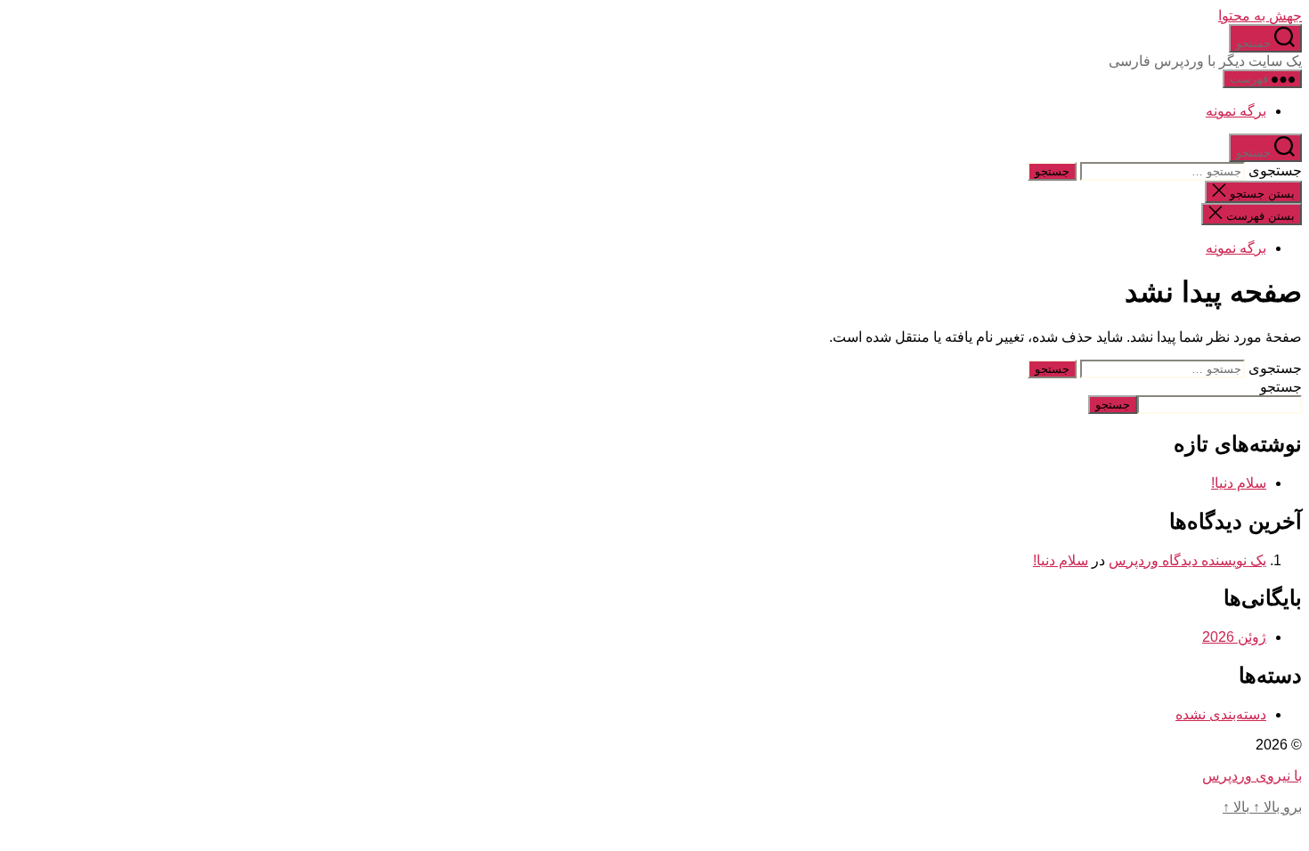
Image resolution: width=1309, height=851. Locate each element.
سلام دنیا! (1238, 482)
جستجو (1281, 386)
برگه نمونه (1236, 110)
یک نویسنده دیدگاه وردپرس (1187, 560)
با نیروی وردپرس (1252, 775)
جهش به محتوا (1260, 15)
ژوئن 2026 (1234, 636)
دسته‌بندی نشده (1220, 714)
